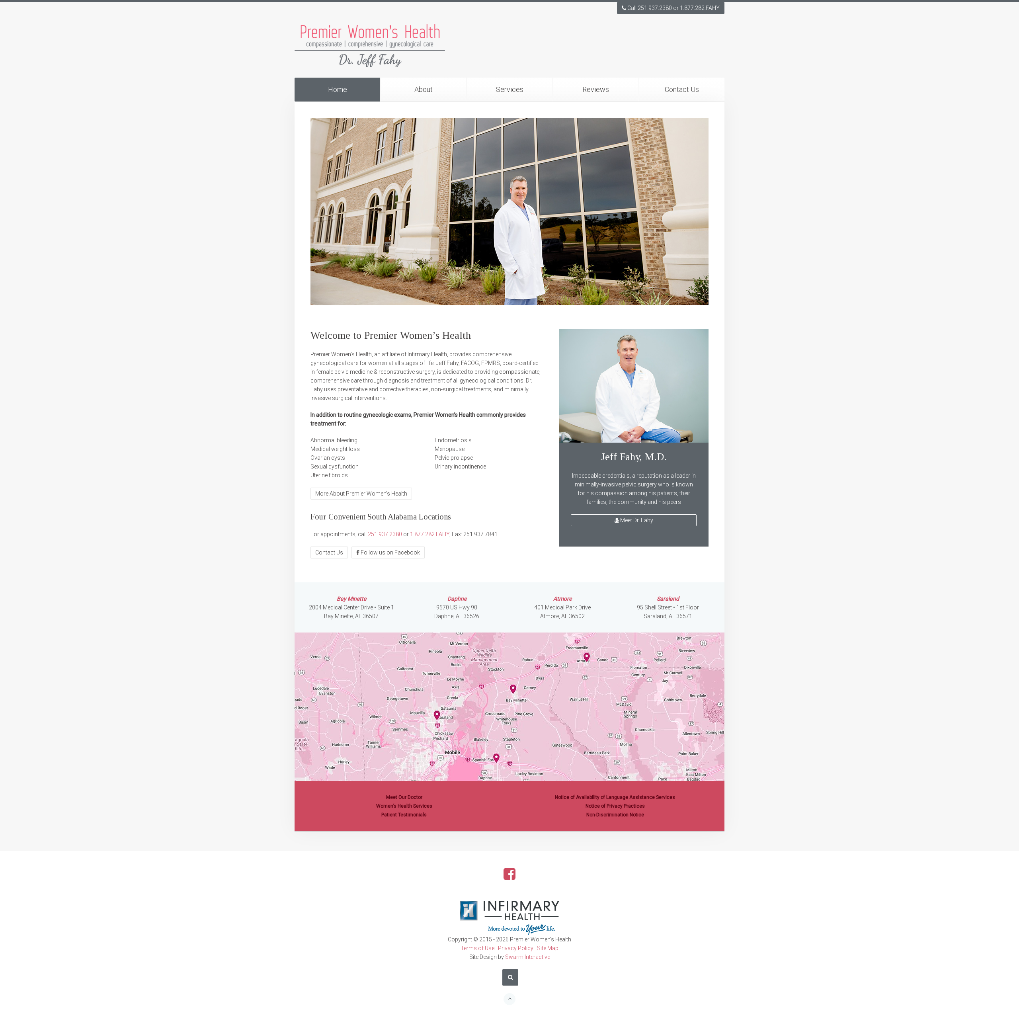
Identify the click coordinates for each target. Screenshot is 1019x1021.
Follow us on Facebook (389, 552)
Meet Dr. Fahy (636, 520)
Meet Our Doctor (404, 797)
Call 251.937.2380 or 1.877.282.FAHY (673, 8)
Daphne (457, 598)
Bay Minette (351, 598)
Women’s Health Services (404, 806)
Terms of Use (477, 948)
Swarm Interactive (527, 957)
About (423, 89)
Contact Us (682, 89)
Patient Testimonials (404, 815)
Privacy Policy (515, 948)
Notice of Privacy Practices (615, 806)
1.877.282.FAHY (429, 534)
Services (509, 89)
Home (337, 89)
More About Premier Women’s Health (361, 493)
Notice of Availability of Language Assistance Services (615, 797)
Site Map (547, 948)
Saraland (668, 598)
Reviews (595, 89)
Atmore (562, 598)
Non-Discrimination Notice (615, 815)
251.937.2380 (385, 534)
